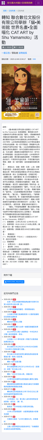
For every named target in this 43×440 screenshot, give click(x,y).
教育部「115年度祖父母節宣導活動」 (21, 406)
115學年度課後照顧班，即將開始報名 (21, 309)
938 (34, 59)
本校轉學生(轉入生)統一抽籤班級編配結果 (22, 327)
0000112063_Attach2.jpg (14, 282)
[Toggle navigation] (38, 3)
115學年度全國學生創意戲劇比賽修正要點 (22, 379)
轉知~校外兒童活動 (14, 362)
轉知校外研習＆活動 (14, 322)
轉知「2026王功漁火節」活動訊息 (20, 374)
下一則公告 (19, 47)
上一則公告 (8, 47)
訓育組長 (23, 53)
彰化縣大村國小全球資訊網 (19, 3)
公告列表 (12, 11)
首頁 (5, 11)
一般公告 (6, 53)
